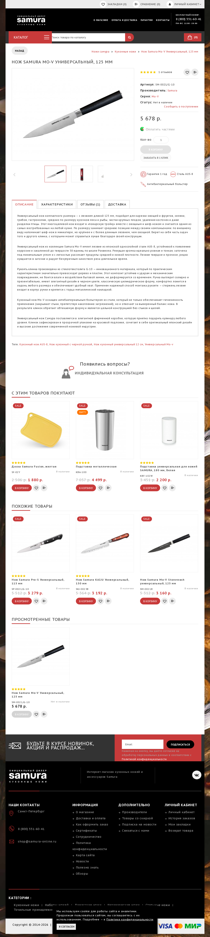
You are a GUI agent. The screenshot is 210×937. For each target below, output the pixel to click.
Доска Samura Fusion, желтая (34, 466)
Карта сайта (85, 855)
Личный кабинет (181, 812)
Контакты (162, 20)
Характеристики (57, 204)
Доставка (117, 204)
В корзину (156, 149)
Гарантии (147, 20)
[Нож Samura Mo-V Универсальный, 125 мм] (55, 174)
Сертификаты (86, 830)
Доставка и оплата (91, 818)
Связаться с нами (135, 830)
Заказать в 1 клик (156, 157)
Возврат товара (180, 830)
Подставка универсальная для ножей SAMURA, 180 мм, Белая (168, 468)
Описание (24, 204)
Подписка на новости (139, 824)
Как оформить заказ (92, 824)
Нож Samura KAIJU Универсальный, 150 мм (102, 581)
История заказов (181, 818)
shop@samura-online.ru (37, 841)
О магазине (101, 20)
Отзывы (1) (90, 204)
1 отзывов (165, 72)
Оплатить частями (160, 129)
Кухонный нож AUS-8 (33, 344)
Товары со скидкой (137, 818)
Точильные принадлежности (36, 910)
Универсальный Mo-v (159, 344)
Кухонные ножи (26, 905)
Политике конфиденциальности (129, 919)
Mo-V (155, 96)
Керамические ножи (123, 905)
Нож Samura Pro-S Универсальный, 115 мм (38, 581)
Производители (134, 812)
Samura (172, 90)
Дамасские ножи (88, 905)
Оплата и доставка (124, 20)
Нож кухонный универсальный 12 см (118, 344)
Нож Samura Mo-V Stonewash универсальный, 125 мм (162, 581)
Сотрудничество (89, 837)
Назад (19, 50)
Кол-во (146, 139)
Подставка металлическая (96, 466)
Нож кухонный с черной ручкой (70, 344)
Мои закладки (179, 824)
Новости (82, 861)
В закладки (187, 72)
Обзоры (82, 873)
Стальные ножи (158, 905)
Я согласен (66, 926)
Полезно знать (87, 867)
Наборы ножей (57, 905)
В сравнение (194, 72)
